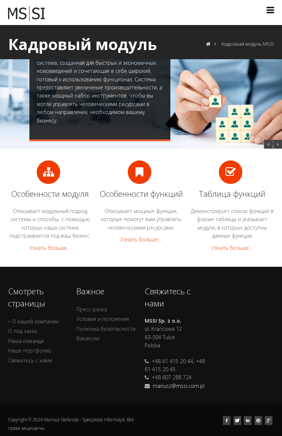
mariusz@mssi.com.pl (179, 385)
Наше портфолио (29, 350)
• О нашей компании (33, 321)
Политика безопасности (105, 328)
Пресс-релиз (91, 309)
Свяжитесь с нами (30, 360)
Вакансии (87, 338)
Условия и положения (102, 318)
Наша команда (26, 340)
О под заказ (22, 330)
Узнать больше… (49, 247)
